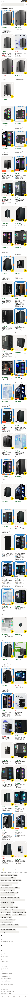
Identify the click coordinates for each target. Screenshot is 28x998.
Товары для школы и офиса (6, 973)
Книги (2, 971)
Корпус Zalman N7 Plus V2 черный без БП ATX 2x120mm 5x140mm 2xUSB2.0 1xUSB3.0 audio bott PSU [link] (20, 785)
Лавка (8, 996)
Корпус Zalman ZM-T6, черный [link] (6, 662)
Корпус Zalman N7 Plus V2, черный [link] (7, 478)
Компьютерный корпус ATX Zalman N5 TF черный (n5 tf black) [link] (20, 503)
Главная (3, 996)
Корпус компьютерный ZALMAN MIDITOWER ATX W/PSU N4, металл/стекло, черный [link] (7, 249)
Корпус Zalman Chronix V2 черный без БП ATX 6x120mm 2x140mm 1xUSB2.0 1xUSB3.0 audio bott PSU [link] (20, 762)
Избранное (14, 996)
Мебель (2, 954)
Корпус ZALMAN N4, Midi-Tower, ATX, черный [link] (7, 354)
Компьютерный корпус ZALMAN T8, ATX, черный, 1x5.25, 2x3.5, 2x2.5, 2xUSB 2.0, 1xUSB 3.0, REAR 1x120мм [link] (7, 78)
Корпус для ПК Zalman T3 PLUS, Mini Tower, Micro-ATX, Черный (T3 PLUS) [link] (20, 428)
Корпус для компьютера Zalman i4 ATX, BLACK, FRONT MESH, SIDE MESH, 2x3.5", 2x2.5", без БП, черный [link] (7, 225)
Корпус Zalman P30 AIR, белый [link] (6, 608)
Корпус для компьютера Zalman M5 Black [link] (6, 200)
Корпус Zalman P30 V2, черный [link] (19, 581)
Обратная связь (4, 986)
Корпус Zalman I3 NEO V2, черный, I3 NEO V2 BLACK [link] (20, 554)
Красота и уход (4, 966)
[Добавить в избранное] (12, 11)
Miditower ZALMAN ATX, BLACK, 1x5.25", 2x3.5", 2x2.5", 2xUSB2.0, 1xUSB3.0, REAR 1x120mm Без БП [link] (7, 738)
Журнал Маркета (4, 989)
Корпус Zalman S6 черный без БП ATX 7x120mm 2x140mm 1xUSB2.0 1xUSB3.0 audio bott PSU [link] (20, 608)
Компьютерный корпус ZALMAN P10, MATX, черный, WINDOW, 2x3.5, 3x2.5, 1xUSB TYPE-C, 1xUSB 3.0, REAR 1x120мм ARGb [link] (20, 687)
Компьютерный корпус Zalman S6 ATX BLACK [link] (19, 200)
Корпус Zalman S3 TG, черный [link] (6, 833)
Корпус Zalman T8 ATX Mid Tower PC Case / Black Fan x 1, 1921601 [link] (20, 78)
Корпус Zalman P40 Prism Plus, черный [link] (7, 428)
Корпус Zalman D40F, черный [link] (19, 126)
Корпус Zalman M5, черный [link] (7, 528)
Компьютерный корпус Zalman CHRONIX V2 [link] (19, 249)
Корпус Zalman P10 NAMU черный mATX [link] (20, 301)
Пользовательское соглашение (7, 984)
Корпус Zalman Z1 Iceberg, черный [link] (7, 688)
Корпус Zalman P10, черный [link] (20, 175)
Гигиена (2, 958)
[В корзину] (12, 24)
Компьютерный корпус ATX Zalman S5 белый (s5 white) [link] (20, 861)
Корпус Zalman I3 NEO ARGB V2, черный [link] (7, 581)
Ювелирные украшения (5, 981)
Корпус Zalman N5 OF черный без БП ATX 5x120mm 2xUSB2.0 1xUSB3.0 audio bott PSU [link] (19, 833)
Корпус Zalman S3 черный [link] (20, 477)
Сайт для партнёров (5, 943)
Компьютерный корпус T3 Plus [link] (7, 503)
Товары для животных (5, 976)
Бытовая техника (4, 956)
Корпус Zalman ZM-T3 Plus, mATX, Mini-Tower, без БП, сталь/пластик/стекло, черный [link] (20, 225)
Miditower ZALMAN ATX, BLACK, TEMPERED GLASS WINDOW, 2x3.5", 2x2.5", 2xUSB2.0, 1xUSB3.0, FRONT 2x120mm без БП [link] (20, 713)
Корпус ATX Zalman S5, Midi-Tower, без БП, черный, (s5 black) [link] (20, 354)
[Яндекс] (10, 993)
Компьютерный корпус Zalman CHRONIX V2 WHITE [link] (7, 636)
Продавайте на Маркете (6, 939)
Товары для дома (4, 963)
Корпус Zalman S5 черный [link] (20, 635)
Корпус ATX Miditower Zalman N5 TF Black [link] (19, 404)
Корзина (19, 996)
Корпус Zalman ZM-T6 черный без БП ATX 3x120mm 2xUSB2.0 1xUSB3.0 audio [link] (19, 662)
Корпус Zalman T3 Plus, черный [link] (6, 276)
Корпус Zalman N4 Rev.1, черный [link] (6, 713)
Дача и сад (3, 969)
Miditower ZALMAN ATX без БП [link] (20, 54)
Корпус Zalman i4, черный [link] (20, 327)
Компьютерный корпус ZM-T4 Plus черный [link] (7, 379)
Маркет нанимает (4, 987)
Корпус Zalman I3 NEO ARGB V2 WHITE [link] (7, 404)
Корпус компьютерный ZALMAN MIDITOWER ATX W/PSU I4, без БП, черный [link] (7, 301)
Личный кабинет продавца (6, 938)
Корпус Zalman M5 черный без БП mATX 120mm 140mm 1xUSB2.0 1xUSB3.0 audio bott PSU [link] (7, 785)
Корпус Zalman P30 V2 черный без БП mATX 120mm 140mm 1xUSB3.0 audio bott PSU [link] (20, 809)
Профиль (25, 996)
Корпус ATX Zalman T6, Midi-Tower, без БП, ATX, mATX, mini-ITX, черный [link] (7, 176)
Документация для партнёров (7, 941)
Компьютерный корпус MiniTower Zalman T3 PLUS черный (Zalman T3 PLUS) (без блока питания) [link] (20, 528)
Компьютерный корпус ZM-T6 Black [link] (7, 453)
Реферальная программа (6, 948)
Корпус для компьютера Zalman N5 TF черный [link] (6, 125)
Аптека (2, 964)
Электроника (3, 959)
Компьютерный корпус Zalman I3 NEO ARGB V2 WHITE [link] (19, 453)
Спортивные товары (5, 974)
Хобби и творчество (5, 968)
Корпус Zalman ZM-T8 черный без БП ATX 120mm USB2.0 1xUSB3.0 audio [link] (20, 29)
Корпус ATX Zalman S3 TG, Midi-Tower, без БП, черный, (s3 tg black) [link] (7, 554)
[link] (9, 875)
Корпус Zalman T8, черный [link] (7, 29)
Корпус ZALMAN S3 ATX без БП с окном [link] (20, 276)
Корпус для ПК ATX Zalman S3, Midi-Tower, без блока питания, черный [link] (7, 328)
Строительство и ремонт (6, 978)
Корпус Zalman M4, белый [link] (20, 378)
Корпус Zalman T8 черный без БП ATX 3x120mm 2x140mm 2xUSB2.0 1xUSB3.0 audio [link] (7, 102)
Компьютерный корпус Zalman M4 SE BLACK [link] (6, 150)
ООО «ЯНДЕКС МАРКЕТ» (9, 991)
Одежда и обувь (4, 961)
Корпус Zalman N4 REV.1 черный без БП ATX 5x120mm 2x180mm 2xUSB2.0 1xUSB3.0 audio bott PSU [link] (7, 762)
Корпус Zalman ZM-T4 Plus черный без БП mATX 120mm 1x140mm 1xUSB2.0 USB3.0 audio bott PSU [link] (20, 738)
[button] (26, 5)
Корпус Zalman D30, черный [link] (20, 150)
